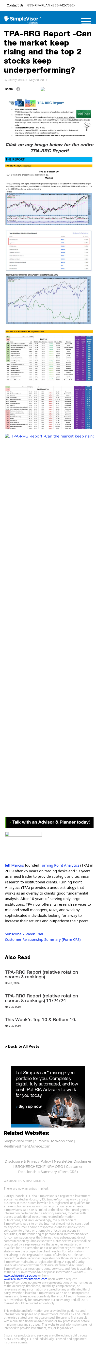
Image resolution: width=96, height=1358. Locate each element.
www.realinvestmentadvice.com (25, 1279)
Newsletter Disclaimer (73, 1161)
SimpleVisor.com (18, 1141)
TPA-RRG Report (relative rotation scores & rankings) (41, 974)
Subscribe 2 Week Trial (24, 933)
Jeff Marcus (14, 865)
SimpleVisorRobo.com (54, 1141)
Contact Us (15, 5)
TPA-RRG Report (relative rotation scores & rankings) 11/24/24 (41, 998)
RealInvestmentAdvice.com (27, 1146)
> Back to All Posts (22, 1047)
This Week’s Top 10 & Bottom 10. (40, 1019)
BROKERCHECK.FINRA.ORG (39, 1167)
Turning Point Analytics (59, 865)
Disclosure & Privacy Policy (28, 1161)
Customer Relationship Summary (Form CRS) (43, 939)
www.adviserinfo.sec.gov (20, 1275)
